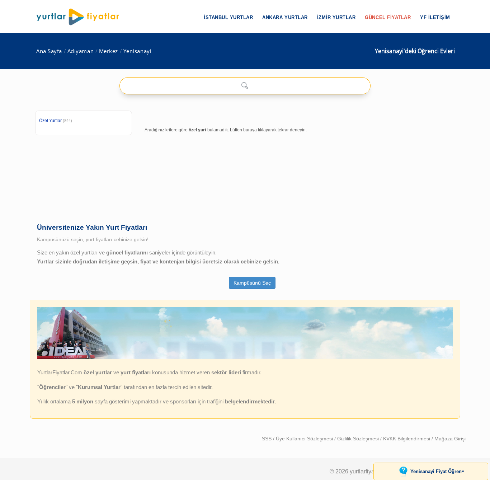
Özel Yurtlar (50, 120)
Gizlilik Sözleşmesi (358, 438)
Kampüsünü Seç (252, 283)
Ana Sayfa (49, 51)
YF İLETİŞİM (435, 17)
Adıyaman (80, 51)
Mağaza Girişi (450, 438)
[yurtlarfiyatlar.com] (81, 17)
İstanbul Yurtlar (228, 17)
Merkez (108, 51)
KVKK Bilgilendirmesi (407, 438)
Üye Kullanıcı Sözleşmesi (305, 438)
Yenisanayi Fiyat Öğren (437, 471)
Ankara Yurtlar (284, 17)
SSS (267, 438)
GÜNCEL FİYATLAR (388, 17)
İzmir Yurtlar (336, 17)
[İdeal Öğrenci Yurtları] (245, 357)
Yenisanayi (137, 51)
